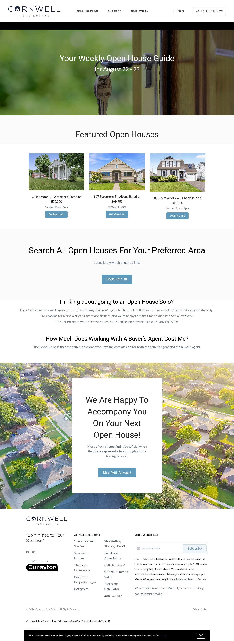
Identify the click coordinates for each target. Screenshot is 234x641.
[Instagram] (33, 552)
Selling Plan (87, 11)
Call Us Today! (114, 565)
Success (114, 11)
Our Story (139, 11)
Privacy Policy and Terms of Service (186, 579)
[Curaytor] (42, 570)
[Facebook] (27, 552)
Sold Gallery (113, 595)
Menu (181, 11)
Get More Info (56, 214)
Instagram (81, 589)
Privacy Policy (200, 609)
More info (164, 635)
